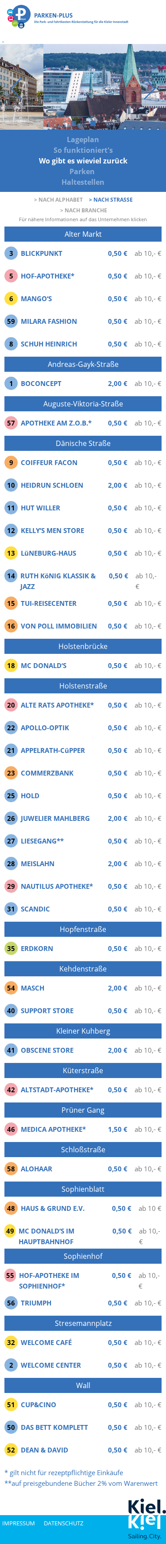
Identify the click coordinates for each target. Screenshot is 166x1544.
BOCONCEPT (41, 383)
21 (11, 750)
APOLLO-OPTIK (45, 727)
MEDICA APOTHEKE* (53, 1129)
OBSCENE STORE (47, 1050)
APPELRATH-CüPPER (53, 750)
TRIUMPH (36, 1302)
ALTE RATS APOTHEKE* (57, 704)
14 (11, 575)
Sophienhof (83, 1256)
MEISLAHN (37, 863)
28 (11, 863)
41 (11, 1050)
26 (11, 818)
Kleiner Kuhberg (83, 1031)
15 (11, 603)
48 (11, 1208)
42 (11, 1089)
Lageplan (83, 139)
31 (11, 908)
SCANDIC (35, 908)
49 (10, 1230)
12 (11, 530)
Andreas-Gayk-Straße (83, 364)
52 (11, 1449)
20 (11, 704)
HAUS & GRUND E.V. (53, 1208)
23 (11, 772)
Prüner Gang (83, 1110)
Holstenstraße (83, 686)
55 (10, 1275)
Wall (83, 1385)
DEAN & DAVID (44, 1449)
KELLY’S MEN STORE (52, 530)
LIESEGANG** (42, 840)
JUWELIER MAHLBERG (55, 818)
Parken (83, 171)
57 (11, 422)
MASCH (32, 987)
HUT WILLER (40, 507)
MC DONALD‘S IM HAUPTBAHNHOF (46, 1236)
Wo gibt (53, 161)
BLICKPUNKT (41, 253)
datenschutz (63, 1523)
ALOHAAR (36, 1168)
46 (11, 1129)
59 (11, 321)
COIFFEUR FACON (49, 462)
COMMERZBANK (47, 772)
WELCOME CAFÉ (46, 1342)
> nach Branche (83, 210)
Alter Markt (83, 234)
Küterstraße (83, 1070)
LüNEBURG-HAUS (48, 553)
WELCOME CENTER (51, 1365)
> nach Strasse (111, 199)
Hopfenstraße (83, 929)
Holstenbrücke (83, 646)
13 (11, 553)
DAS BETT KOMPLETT (54, 1427)
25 (11, 795)
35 (11, 948)
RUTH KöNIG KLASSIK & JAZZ (58, 581)
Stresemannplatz (83, 1323)
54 (11, 987)
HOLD (30, 795)
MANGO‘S (36, 298)
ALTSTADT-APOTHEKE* (57, 1089)
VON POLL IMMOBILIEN (59, 625)
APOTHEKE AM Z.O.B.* (56, 422)
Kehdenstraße (83, 969)
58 (11, 1168)
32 (11, 1342)
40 (11, 1010)
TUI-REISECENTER (49, 603)
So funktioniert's (83, 150)
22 (11, 727)
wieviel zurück (101, 161)
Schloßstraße (83, 1149)
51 (11, 1404)
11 (11, 507)
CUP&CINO (38, 1404)
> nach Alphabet (58, 199)
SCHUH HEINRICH (49, 343)
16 (11, 625)
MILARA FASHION (49, 321)
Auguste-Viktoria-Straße (83, 404)
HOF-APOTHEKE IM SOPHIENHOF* (49, 1280)
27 (11, 840)
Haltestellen (83, 182)
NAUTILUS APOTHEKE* (57, 886)
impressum (18, 1523)
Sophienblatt (83, 1189)
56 (11, 1302)
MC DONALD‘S (43, 665)
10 (11, 485)
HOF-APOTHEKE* (47, 275)
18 (11, 665)
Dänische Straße (83, 443)
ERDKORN (37, 948)
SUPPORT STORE (47, 1010)
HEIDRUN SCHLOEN (52, 485)
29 (11, 886)
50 (11, 1427)
